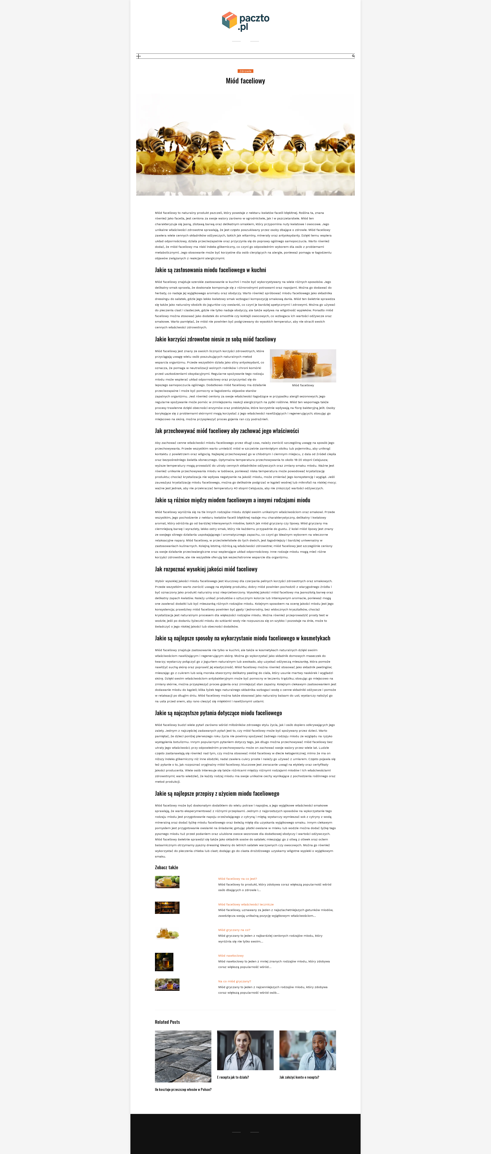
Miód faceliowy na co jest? (237, 879)
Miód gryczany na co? (234, 930)
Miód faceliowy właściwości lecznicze (246, 904)
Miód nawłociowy (231, 955)
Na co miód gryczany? (234, 981)
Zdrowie (245, 71)
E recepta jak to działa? (233, 1077)
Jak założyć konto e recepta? (299, 1077)
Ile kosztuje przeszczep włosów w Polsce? (183, 1089)
